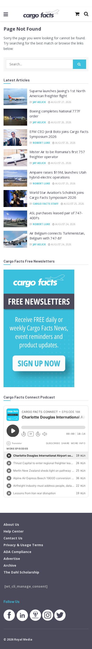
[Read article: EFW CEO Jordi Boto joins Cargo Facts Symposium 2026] (15, 137)
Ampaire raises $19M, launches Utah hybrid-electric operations (57, 174)
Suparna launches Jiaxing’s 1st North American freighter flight (57, 93)
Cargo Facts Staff (46, 203)
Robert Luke (41, 142)
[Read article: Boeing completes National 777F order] (15, 117)
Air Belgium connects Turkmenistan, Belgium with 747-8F (57, 235)
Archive (10, 565)
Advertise (12, 558)
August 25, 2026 (60, 163)
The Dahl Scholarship (21, 572)
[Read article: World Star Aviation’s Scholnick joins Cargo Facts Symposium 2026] (15, 198)
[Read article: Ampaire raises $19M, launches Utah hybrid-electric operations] (15, 178)
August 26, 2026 (60, 122)
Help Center (14, 531)
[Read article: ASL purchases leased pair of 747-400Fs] (15, 219)
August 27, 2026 (60, 102)
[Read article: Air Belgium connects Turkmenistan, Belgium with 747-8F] (15, 239)
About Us (11, 524)
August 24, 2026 (64, 224)
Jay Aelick (39, 102)
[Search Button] (79, 64)
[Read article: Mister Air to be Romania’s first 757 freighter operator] (15, 157)
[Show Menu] (6, 14)
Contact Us (13, 538)
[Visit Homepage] (41, 14)
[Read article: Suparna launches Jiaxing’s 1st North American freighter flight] (15, 96)
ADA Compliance (17, 551)
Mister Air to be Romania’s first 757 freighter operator (57, 154)
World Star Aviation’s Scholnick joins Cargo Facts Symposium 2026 (56, 195)
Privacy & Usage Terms (23, 545)
